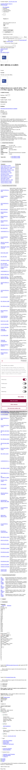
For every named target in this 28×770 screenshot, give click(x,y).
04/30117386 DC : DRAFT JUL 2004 (5, 277)
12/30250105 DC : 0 (5, 461)
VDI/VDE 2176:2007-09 (4, 341)
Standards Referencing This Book (8, 575)
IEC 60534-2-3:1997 (15, 156)
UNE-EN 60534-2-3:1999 (6, 182)
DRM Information (7, 755)
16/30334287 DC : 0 (5, 231)
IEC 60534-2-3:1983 (15, 157)
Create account (7, 697)
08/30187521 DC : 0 (5, 349)
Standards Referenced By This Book (9, 185)
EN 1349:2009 (4, 263)
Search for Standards (7, 748)
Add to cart (4, 113)
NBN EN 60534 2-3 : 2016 (6, 168)
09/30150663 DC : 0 (5, 473)
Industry (3, 599)
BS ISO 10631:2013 (5, 274)
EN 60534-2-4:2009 (5, 548)
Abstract (3, 116)
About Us (10, 3)
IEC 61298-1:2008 (2, 579)
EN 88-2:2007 (4, 488)
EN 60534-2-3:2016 (5, 174)
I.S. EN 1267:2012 (5, 324)
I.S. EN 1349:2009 (5, 327)
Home (2, 50)
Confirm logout (10, 30)
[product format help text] (8, 633)
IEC (1, 51)
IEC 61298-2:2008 (2, 582)
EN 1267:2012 (4, 256)
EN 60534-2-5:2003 (5, 260)
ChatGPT (3, 605)
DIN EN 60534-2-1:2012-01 (4, 494)
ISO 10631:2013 (4, 228)
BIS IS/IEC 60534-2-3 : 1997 (7, 179)
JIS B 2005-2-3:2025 (5, 178)
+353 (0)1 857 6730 (13, 1)
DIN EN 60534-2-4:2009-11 (4, 345)
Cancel (5, 30)
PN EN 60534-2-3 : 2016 (6, 177)
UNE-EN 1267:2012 (5, 566)
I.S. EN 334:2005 (4, 414)
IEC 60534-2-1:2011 (5, 537)
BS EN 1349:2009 (4, 264)
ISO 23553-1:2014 (4, 453)
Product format (4, 633)
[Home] (4, 4)
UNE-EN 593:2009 (5, 564)
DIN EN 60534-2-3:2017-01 (7, 175)
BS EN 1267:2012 (4, 540)
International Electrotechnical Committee (9, 108)
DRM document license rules (12, 665)
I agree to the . (8, 677)
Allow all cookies (14, 400)
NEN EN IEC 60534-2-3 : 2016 (7, 169)
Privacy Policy (6, 741)
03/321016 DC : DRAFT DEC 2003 (5, 501)
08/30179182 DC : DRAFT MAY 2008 (5, 412)
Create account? (9, 41)
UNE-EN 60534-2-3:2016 (6, 181)
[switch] (25, 383)
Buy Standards (6, 7)
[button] (3, 609)
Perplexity (9, 605)
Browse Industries (7, 749)
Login (5, 41)
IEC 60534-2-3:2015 (5, 52)
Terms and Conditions (7, 740)
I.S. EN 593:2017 (4, 297)
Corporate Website (4, 3)
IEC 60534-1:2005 (2, 595)
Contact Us (5, 756)
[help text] (9, 95)
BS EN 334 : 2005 (4, 321)
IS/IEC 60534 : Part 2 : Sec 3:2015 (8, 167)
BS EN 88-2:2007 (4, 252)
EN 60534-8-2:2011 (5, 561)
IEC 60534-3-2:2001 (5, 306)
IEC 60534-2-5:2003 (5, 468)
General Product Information (7, 142)
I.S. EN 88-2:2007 (4, 335)
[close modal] (4, 25)
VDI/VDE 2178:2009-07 (4, 330)
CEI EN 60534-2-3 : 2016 (6, 172)
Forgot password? (23, 40)
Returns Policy (6, 742)
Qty (1, 645)
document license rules (11, 677)
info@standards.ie (7, 726)
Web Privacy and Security (8, 744)
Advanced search (4, 48)
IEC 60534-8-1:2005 (5, 301)
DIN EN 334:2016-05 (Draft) (5, 243)
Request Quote (4, 698)
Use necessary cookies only (14, 408)
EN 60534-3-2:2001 (5, 556)
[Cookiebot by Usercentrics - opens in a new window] (21, 361)
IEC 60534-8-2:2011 (5, 439)
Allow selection (14, 404)
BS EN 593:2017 (4, 209)
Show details (21, 396)
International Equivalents (7, 161)
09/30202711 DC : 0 (5, 225)
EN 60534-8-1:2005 (5, 544)
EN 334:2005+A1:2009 (5, 477)
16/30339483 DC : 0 (5, 271)
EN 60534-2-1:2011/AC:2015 (4, 532)
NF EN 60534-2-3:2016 (6, 165)
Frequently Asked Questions (9, 754)
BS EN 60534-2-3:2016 (6, 171)
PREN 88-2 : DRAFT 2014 (4, 516)
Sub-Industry (4, 601)
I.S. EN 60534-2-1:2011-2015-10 (4, 317)
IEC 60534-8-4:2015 (5, 434)
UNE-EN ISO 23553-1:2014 (4, 570)
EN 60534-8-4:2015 (5, 552)
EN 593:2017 (3, 484)
